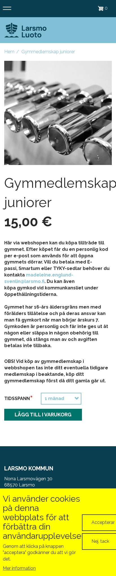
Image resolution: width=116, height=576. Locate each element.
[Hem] (25, 30)
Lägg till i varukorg (43, 415)
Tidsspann (17, 398)
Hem (9, 51)
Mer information (19, 568)
